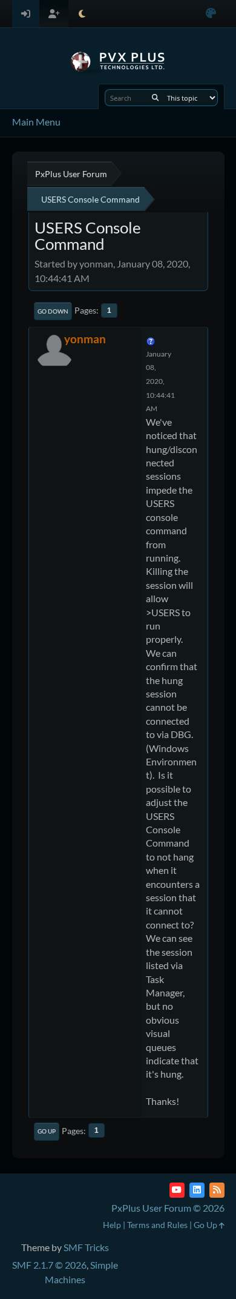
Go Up (47, 1131)
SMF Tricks (86, 1247)
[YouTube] (177, 1190)
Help (112, 1225)
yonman (85, 339)
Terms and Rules (157, 1225)
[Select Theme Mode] (82, 13)
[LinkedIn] (197, 1190)
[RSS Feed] (217, 1190)
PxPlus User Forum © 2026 (168, 1207)
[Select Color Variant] (211, 13)
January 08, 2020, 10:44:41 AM (160, 381)
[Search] (155, 97)
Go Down (53, 311)
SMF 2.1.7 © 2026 (49, 1264)
